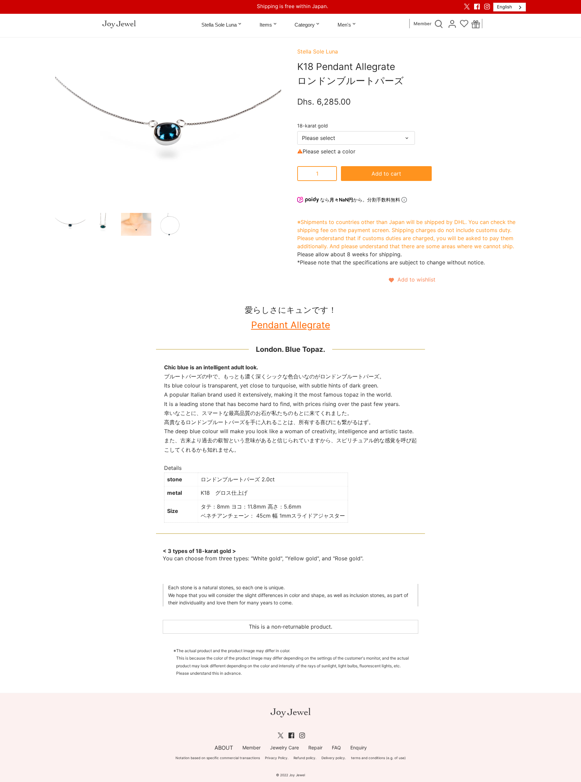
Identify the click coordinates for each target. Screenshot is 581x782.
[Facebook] (477, 6)
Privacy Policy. (276, 758)
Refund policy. (305, 758)
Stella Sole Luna (317, 51)
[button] (411, 279)
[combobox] (509, 7)
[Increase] (330, 173)
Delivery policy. (333, 758)
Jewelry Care (284, 747)
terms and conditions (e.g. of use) (378, 758)
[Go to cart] (476, 24)
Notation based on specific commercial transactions (218, 758)
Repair (315, 747)
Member (422, 23)
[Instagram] (487, 6)
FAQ (336, 747)
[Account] (452, 23)
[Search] (438, 23)
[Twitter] (467, 6)
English (504, 6)
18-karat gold (313, 125)
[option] (70, 224)
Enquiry (358, 747)
